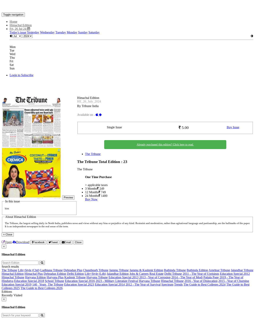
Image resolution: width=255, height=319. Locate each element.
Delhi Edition (75, 273)
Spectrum (167, 284)
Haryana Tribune (97, 277)
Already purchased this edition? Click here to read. (165, 144)
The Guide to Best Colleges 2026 (42, 288)
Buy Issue (233, 127)
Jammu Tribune (119, 270)
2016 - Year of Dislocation (201, 281)
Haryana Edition (35, 277)
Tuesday (60, 32)
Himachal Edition (13, 273)
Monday (72, 32)
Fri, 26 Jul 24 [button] (18, 28)
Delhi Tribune (173, 273)
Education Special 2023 (79, 284)
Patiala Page (211, 277)
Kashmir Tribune (75, 277)
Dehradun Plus (73, 270)
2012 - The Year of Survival (143, 284)
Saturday (94, 32)
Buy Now (91, 199)
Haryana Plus (55, 277)
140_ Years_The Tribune (47, 284)
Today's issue (18, 32)
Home (13, 21)
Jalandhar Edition (118, 273)
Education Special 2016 (80, 281)
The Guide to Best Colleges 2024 (204, 284)
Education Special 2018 (29, 281)
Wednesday (47, 32)
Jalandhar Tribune (242, 270)
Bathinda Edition (197, 270)
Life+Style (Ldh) (95, 273)
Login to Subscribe (21, 75)
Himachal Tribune (13, 277)
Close (78, 242)
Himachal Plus (34, 273)
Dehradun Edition (55, 273)
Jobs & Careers (139, 273)
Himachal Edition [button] (21, 25)
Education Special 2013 (123, 277)
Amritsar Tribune (219, 270)
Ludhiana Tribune (51, 270)
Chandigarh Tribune (95, 270)
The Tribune (93, 154)
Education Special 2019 (16, 284)
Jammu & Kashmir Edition (146, 270)
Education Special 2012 (235, 273)
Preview (68, 197)
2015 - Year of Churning (233, 281)
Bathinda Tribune (175, 270)
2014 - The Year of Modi (187, 277)
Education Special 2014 (110, 284)
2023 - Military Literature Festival (117, 281)
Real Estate (156, 273)
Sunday (83, 32)
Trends (178, 284)
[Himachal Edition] (127, 7)
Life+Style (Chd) (28, 270)
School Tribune (54, 281)
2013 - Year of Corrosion (155, 277)
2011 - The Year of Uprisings (201, 273)
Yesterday (33, 32)
